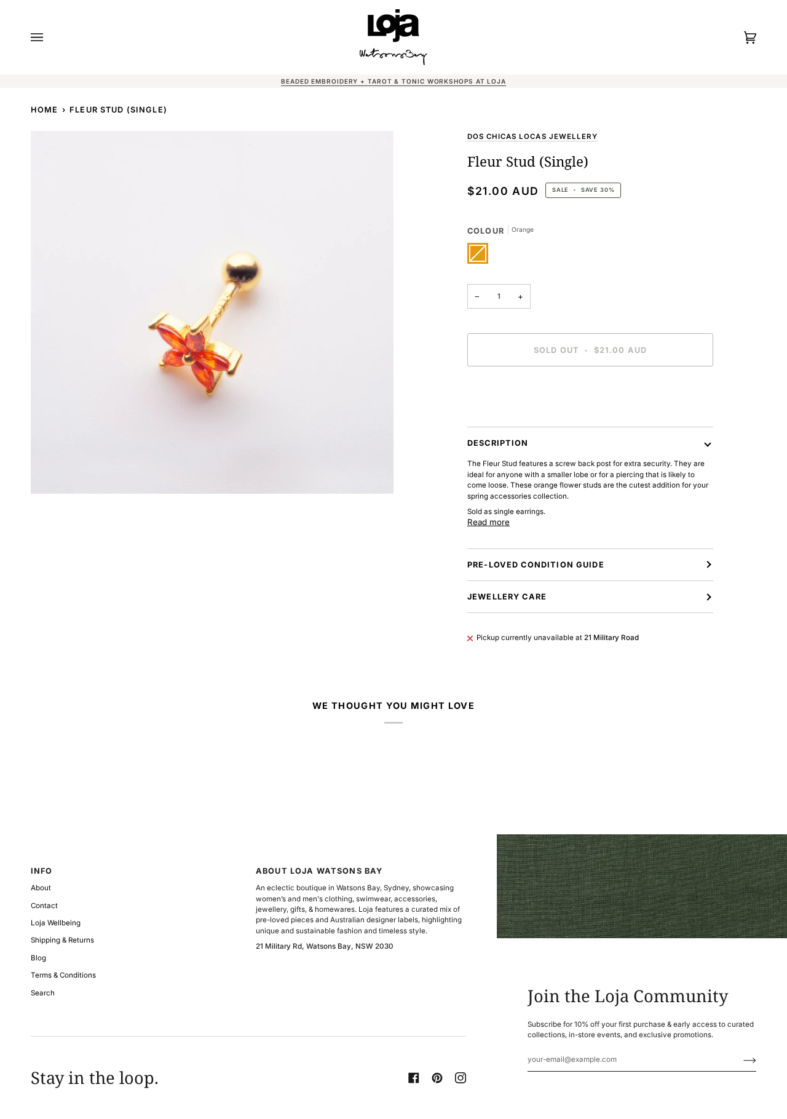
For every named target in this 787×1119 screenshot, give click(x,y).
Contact (44, 905)
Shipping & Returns (62, 940)
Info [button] (42, 871)
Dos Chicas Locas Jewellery (532, 136)
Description (498, 443)
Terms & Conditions (63, 975)
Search (43, 993)
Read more (488, 522)
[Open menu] (49, 37)
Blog (38, 958)
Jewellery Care (507, 596)
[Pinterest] (437, 1077)
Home (44, 109)
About (41, 888)
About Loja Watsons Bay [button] (319, 871)
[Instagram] (460, 1077)
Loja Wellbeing (56, 923)
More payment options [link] (505, 421)
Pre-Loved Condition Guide (535, 564)
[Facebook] (413, 1077)
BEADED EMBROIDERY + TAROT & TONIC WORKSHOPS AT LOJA (393, 81)
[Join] (740, 1059)
